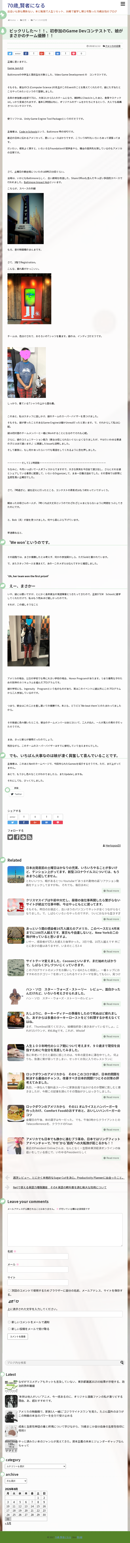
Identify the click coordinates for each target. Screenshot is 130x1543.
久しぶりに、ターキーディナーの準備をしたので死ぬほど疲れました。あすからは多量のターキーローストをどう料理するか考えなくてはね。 (73, 1017)
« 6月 (8, 1523)
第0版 (79, 1537)
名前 (11, 1251)
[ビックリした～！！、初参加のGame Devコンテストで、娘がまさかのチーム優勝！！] (57, 53)
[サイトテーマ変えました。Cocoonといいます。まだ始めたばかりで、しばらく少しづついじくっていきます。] (15, 967)
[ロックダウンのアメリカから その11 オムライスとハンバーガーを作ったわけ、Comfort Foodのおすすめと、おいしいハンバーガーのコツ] (15, 1113)
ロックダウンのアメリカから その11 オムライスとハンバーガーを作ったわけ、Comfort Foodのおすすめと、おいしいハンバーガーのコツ (73, 1110)
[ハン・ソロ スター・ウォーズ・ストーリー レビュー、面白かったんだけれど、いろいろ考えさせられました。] (15, 996)
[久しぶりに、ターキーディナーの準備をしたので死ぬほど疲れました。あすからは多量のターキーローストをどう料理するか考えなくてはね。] (15, 1020)
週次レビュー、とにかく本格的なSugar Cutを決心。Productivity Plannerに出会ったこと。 (69, 1177)
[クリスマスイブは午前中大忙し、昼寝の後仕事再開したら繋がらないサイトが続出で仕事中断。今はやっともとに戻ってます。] (15, 906)
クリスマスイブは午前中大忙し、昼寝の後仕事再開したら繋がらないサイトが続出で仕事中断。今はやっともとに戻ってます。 (73, 902)
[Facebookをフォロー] (16, 837)
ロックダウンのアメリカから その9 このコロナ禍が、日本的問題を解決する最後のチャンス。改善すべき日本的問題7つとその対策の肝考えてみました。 (73, 1078)
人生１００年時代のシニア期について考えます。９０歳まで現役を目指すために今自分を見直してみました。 (73, 1047)
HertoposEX (113, 845)
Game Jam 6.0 (15, 68)
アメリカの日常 (113, 46)
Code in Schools (28, 131)
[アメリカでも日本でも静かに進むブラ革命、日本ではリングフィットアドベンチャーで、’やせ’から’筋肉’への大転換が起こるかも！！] (15, 1145)
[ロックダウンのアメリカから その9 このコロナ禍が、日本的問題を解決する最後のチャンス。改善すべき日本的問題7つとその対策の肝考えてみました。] (15, 1080)
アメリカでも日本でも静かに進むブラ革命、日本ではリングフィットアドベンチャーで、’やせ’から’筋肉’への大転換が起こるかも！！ (73, 1141)
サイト (11, 1277)
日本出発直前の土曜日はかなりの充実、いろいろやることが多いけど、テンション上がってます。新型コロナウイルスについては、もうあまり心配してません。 (72, 871)
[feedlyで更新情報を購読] (23, 837)
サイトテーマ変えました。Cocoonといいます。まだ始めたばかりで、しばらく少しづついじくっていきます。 (71, 963)
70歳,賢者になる (26, 5)
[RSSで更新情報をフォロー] (29, 837)
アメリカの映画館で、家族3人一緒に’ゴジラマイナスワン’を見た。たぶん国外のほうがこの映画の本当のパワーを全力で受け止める (71, 1413)
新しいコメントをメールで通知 (30, 1322)
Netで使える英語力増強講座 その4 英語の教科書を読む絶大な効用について (60, 1187)
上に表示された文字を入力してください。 (33, 1309)
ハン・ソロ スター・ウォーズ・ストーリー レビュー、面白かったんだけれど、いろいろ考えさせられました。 (73, 991)
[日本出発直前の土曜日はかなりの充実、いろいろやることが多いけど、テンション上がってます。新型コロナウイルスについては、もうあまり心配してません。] (15, 874)
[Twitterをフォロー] (10, 837)
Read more (112, 890)
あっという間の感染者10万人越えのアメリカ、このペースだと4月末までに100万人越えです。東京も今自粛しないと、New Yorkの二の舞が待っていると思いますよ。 (73, 932)
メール (13, 1264)
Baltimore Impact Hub (36, 182)
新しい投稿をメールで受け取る (30, 1329)
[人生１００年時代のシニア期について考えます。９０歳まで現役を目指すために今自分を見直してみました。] (15, 1052)
